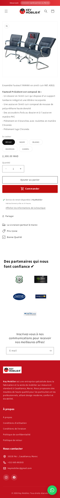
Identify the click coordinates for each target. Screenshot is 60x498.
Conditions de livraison (14, 428)
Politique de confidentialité (16, 434)
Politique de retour (12, 440)
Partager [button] (9, 216)
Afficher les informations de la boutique (26, 207)
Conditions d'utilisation (15, 423)
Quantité (6, 162)
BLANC (37, 143)
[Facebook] (14, 477)
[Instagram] (6, 477)
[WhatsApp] (52, 490)
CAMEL (27, 149)
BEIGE (9, 142)
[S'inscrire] (50, 350)
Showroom (14, 3)
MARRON (12, 149)
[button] (6, 11)
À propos (7, 417)
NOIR (24, 143)
